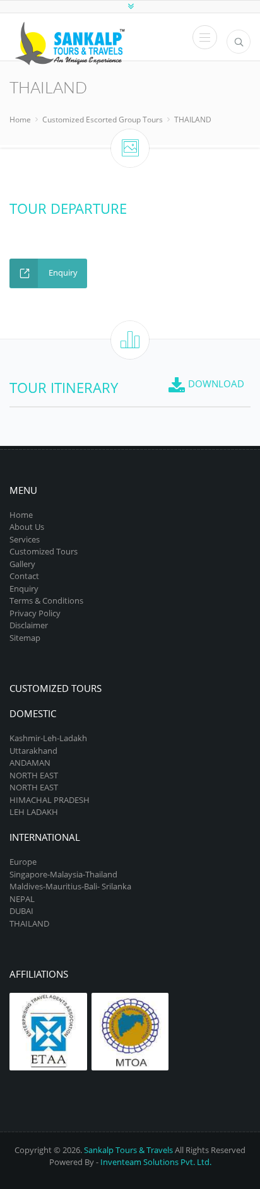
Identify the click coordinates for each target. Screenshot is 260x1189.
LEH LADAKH (33, 811)
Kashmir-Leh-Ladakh (48, 738)
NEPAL (22, 899)
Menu (204, 37)
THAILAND (192, 119)
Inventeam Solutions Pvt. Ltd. (155, 1162)
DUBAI (21, 911)
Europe (23, 861)
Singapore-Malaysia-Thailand (63, 874)
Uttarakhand (33, 750)
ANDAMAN (29, 762)
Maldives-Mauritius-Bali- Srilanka (70, 886)
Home (20, 119)
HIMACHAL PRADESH (49, 799)
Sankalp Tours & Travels (128, 1150)
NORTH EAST (33, 775)
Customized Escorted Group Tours (102, 119)
